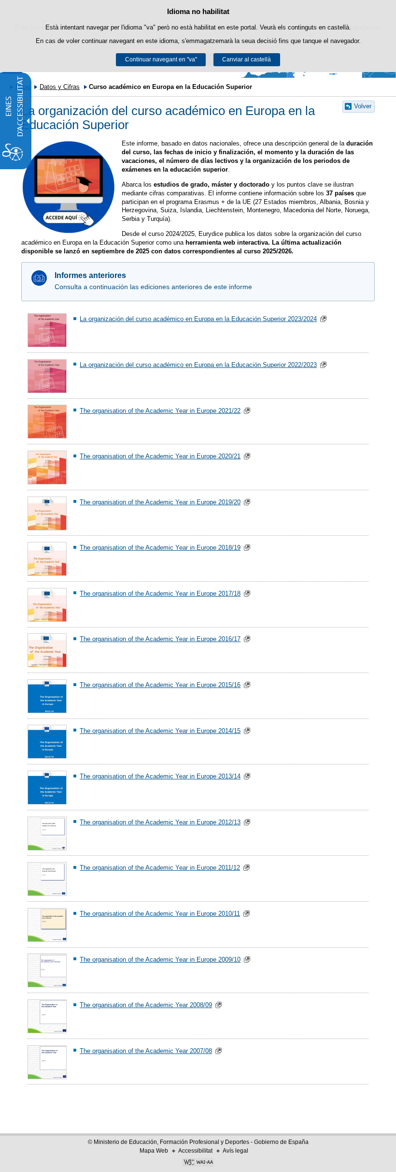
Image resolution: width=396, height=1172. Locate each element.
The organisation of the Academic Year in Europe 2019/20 (160, 502)
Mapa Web (154, 1150)
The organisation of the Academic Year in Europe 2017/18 (160, 593)
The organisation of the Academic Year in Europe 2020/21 (160, 456)
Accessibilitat (195, 1150)
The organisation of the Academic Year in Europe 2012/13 (160, 822)
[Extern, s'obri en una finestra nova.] (68, 187)
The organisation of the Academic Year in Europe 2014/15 (160, 730)
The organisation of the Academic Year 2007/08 (146, 1051)
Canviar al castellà (246, 59)
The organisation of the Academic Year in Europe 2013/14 (160, 776)
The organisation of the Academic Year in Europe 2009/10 (160, 959)
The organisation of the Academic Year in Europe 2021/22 (160, 410)
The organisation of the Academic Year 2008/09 (146, 1005)
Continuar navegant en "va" (161, 59)
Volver (362, 106)
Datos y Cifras (60, 86)
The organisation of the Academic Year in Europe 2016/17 (160, 639)
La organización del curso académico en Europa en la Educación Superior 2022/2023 (198, 364)
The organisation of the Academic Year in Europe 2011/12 (160, 867)
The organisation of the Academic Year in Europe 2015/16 (160, 685)
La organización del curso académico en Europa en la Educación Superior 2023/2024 (198, 318)
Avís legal (235, 1150)
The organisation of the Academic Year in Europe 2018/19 (160, 547)
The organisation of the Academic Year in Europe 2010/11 (160, 913)
